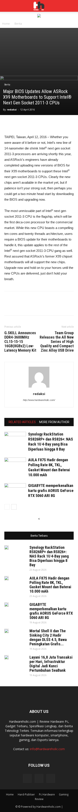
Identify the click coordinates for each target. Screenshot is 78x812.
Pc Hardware (47, 794)
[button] (72, 6)
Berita (18, 23)
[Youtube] (50, 778)
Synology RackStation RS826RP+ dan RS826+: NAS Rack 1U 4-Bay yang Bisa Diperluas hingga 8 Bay (49, 556)
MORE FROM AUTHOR (54, 422)
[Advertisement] (39, 52)
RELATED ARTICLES (22, 422)
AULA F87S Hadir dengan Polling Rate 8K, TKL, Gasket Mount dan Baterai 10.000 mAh (50, 584)
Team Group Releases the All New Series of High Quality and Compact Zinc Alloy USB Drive (57, 342)
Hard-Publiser (26, 794)
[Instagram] (39, 778)
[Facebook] (27, 778)
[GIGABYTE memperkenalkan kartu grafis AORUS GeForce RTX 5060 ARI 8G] (15, 490)
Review (39, 799)
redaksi (12, 109)
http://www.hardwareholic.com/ (39, 400)
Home (6, 23)
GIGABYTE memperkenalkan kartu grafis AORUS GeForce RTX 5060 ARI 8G (50, 490)
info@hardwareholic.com (47, 749)
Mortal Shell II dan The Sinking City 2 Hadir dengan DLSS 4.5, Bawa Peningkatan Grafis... (48, 637)
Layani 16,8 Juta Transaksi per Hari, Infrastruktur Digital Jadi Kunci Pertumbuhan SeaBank (51, 664)
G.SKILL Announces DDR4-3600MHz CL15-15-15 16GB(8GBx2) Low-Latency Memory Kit (20, 342)
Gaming (63, 794)
